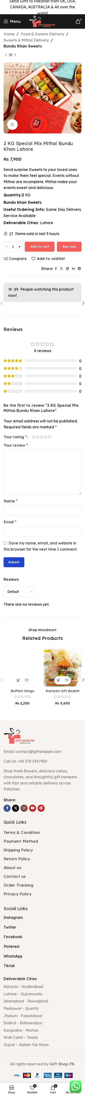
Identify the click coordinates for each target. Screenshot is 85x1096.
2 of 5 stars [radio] (37, 437)
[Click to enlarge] (12, 124)
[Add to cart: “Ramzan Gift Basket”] (58, 680)
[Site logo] (42, 21)
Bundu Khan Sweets (23, 46)
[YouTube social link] (32, 808)
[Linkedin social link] (73, 268)
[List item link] (42, 761)
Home (9, 34)
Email (10, 522)
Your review (16, 445)
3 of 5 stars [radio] (41, 437)
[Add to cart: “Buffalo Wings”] (18, 680)
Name (10, 501)
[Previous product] (6, 54)
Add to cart (39, 246)
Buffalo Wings (22, 691)
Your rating (15, 437)
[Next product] (15, 54)
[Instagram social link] (24, 808)
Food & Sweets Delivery (42, 34)
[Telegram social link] (79, 268)
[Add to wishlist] (26, 680)
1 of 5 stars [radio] (33, 437)
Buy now (69, 246)
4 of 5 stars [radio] (45, 437)
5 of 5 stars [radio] (49, 437)
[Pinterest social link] (67, 268)
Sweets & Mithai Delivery (26, 40)
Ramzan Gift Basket (63, 691)
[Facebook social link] (55, 268)
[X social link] (61, 268)
